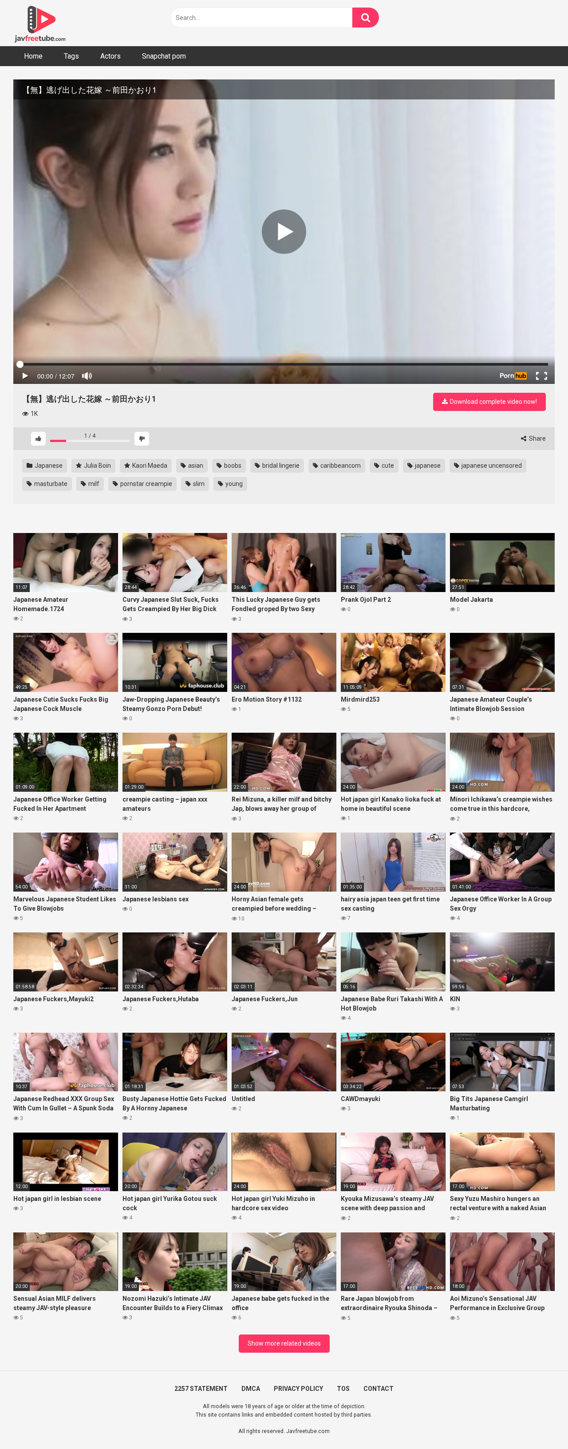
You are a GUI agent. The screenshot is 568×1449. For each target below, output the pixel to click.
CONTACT (378, 1388)
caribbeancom (340, 465)
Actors (110, 56)
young (233, 483)
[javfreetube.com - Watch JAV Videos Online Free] (40, 23)
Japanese (48, 465)
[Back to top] (538, 1422)
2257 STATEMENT (201, 1388)
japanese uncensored (491, 465)
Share (537, 438)
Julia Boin (97, 465)
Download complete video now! (493, 401)
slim (198, 483)
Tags (71, 56)
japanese (427, 465)
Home (33, 56)
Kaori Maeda (149, 465)
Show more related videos (284, 1343)
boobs (232, 465)
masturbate (50, 483)
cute (387, 465)
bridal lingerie (280, 465)
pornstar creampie (145, 483)
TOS (343, 1388)
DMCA (250, 1388)
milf (93, 483)
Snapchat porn (164, 56)
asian (195, 465)
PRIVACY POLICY (298, 1388)
